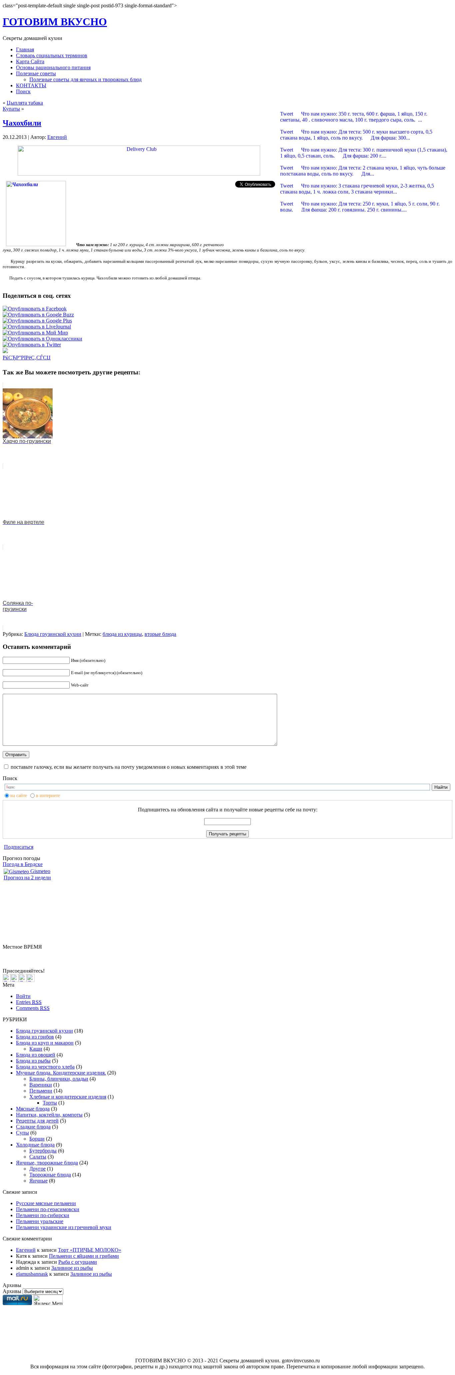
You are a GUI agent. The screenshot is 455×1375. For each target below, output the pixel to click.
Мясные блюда (33, 1109)
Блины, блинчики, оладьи (58, 1079)
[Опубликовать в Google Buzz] (38, 314)
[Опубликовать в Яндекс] (5, 351)
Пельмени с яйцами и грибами (84, 1256)
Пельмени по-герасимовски (47, 1209)
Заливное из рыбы (72, 1268)
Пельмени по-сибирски (42, 1215)
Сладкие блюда (33, 1127)
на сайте (18, 795)
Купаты (11, 109)
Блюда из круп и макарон (45, 1043)
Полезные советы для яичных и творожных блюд (85, 79)
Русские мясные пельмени (46, 1203)
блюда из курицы (122, 634)
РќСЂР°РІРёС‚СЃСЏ (27, 357)
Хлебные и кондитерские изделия (67, 1097)
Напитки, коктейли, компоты (49, 1115)
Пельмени (40, 1091)
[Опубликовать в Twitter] (32, 344)
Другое (37, 1168)
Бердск (10, 953)
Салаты (37, 1156)
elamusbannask (32, 1274)
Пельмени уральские (39, 1221)
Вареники (40, 1085)
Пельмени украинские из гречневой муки (63, 1227)
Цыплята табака (25, 103)
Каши (35, 1049)
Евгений (57, 137)
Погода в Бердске (23, 864)
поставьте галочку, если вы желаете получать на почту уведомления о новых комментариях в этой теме (128, 767)
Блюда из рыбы (33, 1061)
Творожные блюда (50, 1174)
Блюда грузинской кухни (52, 634)
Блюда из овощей (35, 1055)
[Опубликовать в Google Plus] (37, 320)
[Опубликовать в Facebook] (35, 308)
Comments (33, 1008)
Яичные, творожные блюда (47, 1162)
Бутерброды (43, 1150)
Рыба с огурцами (77, 1262)
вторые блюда (160, 634)
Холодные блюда (35, 1144)
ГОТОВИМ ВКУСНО (55, 22)
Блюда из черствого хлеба (45, 1067)
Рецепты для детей (37, 1121)
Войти (23, 996)
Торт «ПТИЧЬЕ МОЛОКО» (89, 1250)
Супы (22, 1133)
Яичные (38, 1180)
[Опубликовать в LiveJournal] (37, 326)
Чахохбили (22, 123)
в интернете (48, 795)
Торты (50, 1103)
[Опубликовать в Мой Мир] (35, 332)
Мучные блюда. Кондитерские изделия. (61, 1073)
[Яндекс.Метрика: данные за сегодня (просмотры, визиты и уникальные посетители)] (48, 1300)
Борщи (37, 1139)
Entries (29, 1002)
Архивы (12, 1291)
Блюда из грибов (35, 1037)
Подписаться (18, 847)
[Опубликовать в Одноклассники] (42, 338)
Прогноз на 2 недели (27, 877)
